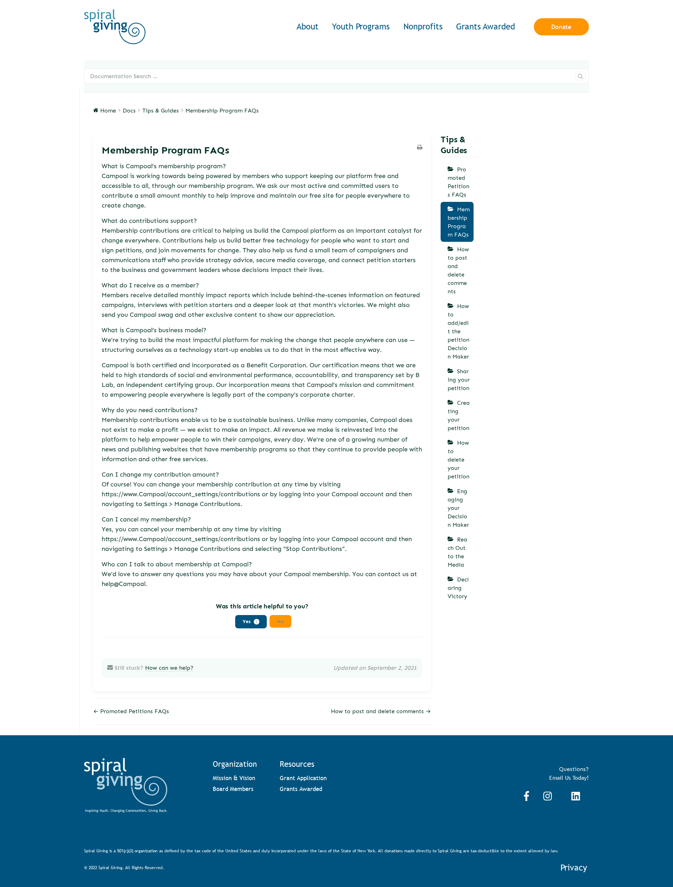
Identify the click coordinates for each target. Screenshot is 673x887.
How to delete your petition (458, 459)
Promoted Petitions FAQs (458, 182)
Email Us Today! (569, 778)
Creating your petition (459, 415)
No (280, 621)
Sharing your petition (459, 379)
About (308, 26)
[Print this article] (419, 148)
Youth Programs (361, 26)
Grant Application (303, 778)
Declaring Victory (458, 588)
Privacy (573, 867)
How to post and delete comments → (381, 711)
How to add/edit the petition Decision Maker (458, 331)
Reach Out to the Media (457, 552)
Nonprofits (423, 26)
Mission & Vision (234, 778)
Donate (561, 27)
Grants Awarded (485, 26)
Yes (250, 621)
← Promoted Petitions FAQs (131, 711)
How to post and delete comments (458, 270)
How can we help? (169, 667)
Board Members (233, 789)
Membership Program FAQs (459, 222)
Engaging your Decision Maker (458, 508)
